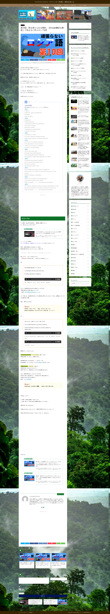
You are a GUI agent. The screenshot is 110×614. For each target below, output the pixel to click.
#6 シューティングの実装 (78, 68)
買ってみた (80, 267)
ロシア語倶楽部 (27, 379)
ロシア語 (22, 25)
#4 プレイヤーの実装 (77, 61)
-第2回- (26, 118)
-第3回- (26, 132)
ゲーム (80, 219)
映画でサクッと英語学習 (70, 5)
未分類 (80, 257)
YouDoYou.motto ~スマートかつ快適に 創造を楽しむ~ (55, 2)
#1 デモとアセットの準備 (78, 50)
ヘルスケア (80, 238)
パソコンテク (80, 235)
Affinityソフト (80, 206)
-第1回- (26, 109)
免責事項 (30, 612)
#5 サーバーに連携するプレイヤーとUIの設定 (79, 64)
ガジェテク (80, 215)
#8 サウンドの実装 (77, 75)
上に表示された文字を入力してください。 (28, 591)
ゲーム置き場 (80, 222)
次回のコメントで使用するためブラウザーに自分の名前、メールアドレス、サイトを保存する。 (42, 586)
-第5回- (26, 149)
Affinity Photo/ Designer (42, 5)
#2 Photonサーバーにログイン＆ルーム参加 (80, 54)
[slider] (59, 279)
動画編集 (80, 247)
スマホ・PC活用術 (57, 5)
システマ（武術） (83, 5)
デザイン (80, 231)
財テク (80, 264)
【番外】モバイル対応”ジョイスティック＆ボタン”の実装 (79, 87)
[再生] (26, 279)
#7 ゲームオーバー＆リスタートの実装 (79, 72)
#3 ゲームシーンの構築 (78, 58)
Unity (24, 5)
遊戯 (80, 270)
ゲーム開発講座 (80, 225)
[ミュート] (56, 279)
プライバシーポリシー (23, 612)
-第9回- (26, 184)
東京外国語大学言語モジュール (32, 292)
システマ (80, 228)
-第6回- (26, 158)
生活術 (80, 260)
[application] (43, 279)
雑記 (80, 273)
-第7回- (26, 167)
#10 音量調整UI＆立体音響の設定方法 (79, 83)
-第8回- (26, 176)
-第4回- (26, 140)
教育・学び (80, 251)
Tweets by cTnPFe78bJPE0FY (76, 92)
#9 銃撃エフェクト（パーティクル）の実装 (79, 79)
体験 (80, 244)
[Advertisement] (43, 205)
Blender (31, 5)
